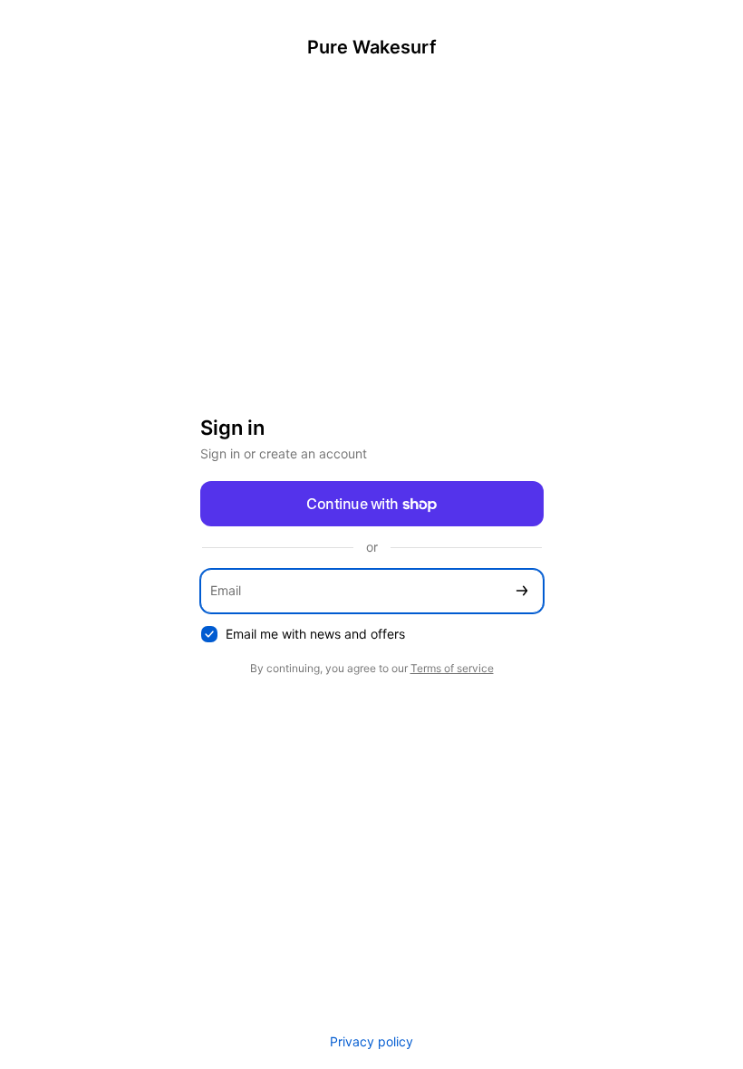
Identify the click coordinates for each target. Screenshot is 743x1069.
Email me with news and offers (315, 633)
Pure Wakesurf (372, 47)
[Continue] (522, 591)
